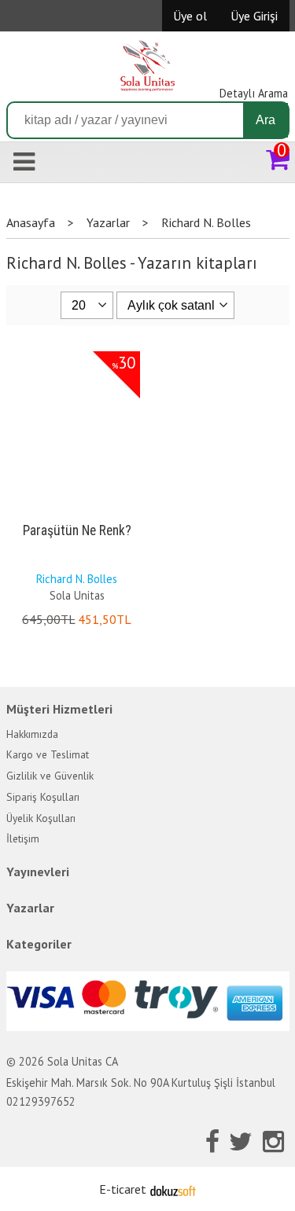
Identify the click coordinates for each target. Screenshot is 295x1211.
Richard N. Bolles (76, 578)
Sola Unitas (77, 595)
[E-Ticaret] (173, 1189)
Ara (265, 120)
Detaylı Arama (253, 93)
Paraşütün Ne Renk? (77, 530)
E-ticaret (122, 1189)
